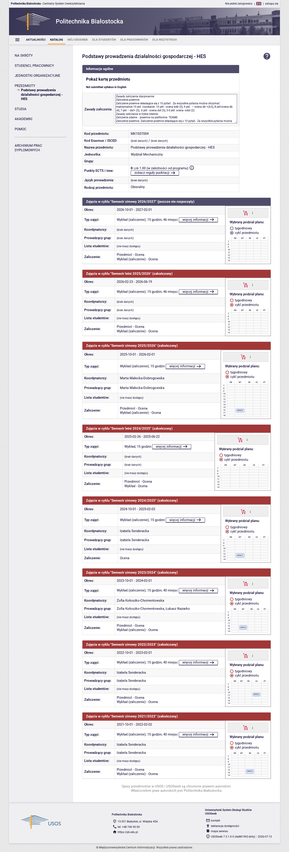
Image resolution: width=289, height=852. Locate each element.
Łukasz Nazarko (178, 609)
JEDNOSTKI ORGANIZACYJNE (37, 76)
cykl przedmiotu (246, 233)
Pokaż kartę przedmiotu (108, 79)
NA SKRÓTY (24, 56)
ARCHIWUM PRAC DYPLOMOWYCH (28, 148)
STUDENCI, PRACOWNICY (34, 66)
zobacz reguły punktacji (152, 173)
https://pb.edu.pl (128, 832)
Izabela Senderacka (134, 531)
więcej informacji (195, 220)
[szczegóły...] (252, 213)
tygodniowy (243, 228)
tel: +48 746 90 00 (129, 827)
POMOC (20, 129)
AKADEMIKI (23, 119)
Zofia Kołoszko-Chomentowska (140, 600)
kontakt (215, 820)
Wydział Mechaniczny (147, 154)
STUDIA (20, 109)
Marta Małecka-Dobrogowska (142, 378)
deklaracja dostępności (225, 826)
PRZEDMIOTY (25, 86)
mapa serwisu (219, 831)
